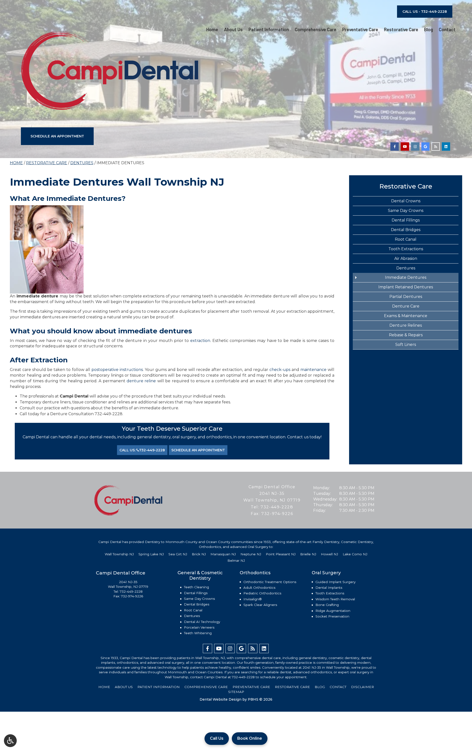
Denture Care (405, 306)
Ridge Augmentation (332, 611)
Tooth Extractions (405, 249)
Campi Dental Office (272, 487)
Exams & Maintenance (405, 315)
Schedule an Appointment (57, 136)
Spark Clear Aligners (260, 605)
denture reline (141, 381)
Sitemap (236, 692)
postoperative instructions (117, 369)
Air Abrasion (405, 258)
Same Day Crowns (405, 210)
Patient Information (269, 29)
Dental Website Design (220, 699)
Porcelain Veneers (199, 627)
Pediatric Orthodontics (262, 593)
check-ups (279, 369)
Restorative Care (401, 29)
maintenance (313, 369)
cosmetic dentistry (343, 658)
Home (212, 29)
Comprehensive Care (315, 29)
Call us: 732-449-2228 (142, 450)
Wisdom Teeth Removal (335, 599)
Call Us (216, 738)
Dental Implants (328, 587)
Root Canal (405, 239)
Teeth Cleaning (196, 587)
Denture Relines (405, 325)
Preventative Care (360, 29)
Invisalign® (252, 599)
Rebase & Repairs (406, 335)
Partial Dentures (405, 296)
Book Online (249, 738)
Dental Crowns (405, 201)
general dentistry (313, 658)
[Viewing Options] (10, 740)
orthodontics (127, 662)
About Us (233, 29)
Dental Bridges (405, 229)
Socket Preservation (332, 616)
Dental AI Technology (202, 622)
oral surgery (174, 662)
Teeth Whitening (198, 633)
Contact (447, 29)
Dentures (81, 163)
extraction (200, 340)
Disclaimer (362, 687)
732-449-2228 (108, 414)
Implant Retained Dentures (405, 287)
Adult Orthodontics (259, 587)
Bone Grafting (327, 605)
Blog (428, 29)
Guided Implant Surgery (335, 582)
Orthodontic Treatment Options (269, 582)
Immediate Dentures (405, 277)
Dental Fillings (406, 220)
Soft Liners (405, 344)
